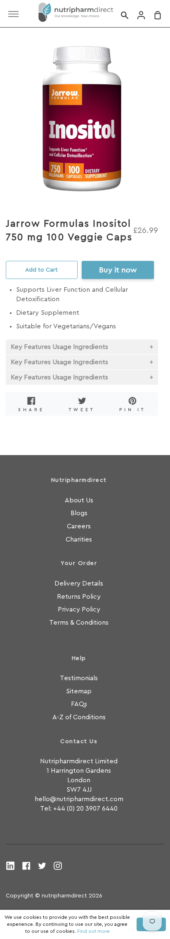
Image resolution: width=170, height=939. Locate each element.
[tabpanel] (82, 117)
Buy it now (118, 270)
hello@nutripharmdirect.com (79, 799)
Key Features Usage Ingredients (59, 346)
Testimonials (79, 678)
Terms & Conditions (79, 622)
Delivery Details (78, 583)
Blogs (79, 513)
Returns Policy (79, 596)
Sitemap (79, 691)
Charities (79, 539)
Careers (79, 526)
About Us (79, 500)
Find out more (93, 931)
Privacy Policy (79, 609)
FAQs (79, 704)
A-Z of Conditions (79, 717)
